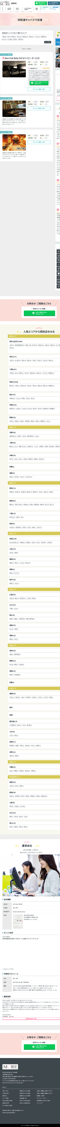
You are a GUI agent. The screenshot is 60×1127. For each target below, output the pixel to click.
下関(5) (11, 608)
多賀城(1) (28, 542)
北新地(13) (30, 446)
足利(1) (28, 398)
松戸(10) (4, 39)
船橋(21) (14, 36)
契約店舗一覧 (23, 1098)
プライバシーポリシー (42, 1098)
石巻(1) (34, 542)
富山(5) (11, 826)
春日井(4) (29, 492)
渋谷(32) (11, 348)
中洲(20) (11, 697)
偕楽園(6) (52, 408)
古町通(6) (17, 796)
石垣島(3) (21, 771)
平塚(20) (34, 385)
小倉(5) (23, 697)
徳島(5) (11, 674)
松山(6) (11, 664)
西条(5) (16, 664)
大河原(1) (49, 542)
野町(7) (11, 816)
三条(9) (24, 436)
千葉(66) (4, 36)
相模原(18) (51, 385)
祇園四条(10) (12, 436)
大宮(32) (11, 360)
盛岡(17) (11, 583)
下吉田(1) (16, 806)
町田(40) (52, 345)
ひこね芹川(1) (28, 477)
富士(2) (52, 504)
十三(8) (36, 446)
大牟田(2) (34, 697)
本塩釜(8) (22, 542)
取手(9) (35, 408)
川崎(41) (17, 385)
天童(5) (16, 552)
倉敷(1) (16, 619)
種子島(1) (29, 725)
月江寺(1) (22, 806)
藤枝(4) (42, 504)
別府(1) (16, 735)
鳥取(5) (11, 639)
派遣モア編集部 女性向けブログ (44, 1091)
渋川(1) (48, 421)
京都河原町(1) (30, 436)
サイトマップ (40, 1103)
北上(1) (17, 583)
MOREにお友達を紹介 (25, 1100)
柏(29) (9, 36)
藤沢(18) (45, 385)
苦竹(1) (38, 542)
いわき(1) (22, 563)
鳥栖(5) (17, 755)
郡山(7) (17, 563)
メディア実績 (5, 1098)
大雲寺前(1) (22, 619)
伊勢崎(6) (27, 421)
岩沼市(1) (43, 542)
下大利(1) (40, 697)
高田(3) (28, 796)
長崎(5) (17, 745)
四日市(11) (12, 517)
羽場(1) (25, 527)
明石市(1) (41, 459)
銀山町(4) (22, 598)
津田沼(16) (25, 36)
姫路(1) (36, 459)
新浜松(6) (26, 504)
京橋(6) (47, 446)
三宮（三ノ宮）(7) (18, 459)
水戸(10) (30, 408)
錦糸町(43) (41, 345)
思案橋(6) (12, 745)
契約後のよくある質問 (25, 1093)
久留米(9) (17, 697)
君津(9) (15, 39)
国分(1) (19, 725)
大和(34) (29, 385)
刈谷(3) (41, 492)
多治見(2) (12, 527)
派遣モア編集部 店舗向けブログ (44, 1093)
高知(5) (11, 654)
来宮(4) (32, 504)
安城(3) (51, 492)
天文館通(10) (12, 725)
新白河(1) (27, 563)
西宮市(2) (31, 459)
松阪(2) (18, 517)
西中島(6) (51, 446)
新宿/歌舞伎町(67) (20, 345)
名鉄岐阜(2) (18, 527)
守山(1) (22, 477)
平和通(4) (28, 697)
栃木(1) (33, 398)
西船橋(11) (44, 36)
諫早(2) (22, 745)
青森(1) (11, 573)
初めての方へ (17, 8)
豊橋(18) (11, 492)
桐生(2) (38, 421)
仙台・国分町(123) (14, 542)
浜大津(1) (16, 477)
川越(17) (34, 360)
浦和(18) (23, 360)
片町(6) (16, 816)
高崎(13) (17, 421)
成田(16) (31, 36)
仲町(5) (23, 796)
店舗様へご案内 (40, 1096)
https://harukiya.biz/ (19, 911)
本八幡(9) (9, 39)
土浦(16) (18, 408)
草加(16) (50, 360)
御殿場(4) (36, 504)
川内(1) (24, 725)
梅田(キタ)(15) (23, 446)
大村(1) (33, 745)
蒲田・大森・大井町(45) (32, 345)
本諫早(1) (38, 745)
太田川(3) (46, 492)
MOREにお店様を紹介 (25, 1103)
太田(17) (11, 421)
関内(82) (11, 385)
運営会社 (36, 8)
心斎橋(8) (41, 446)
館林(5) (33, 421)
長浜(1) (11, 477)
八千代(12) (37, 36)
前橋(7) (22, 421)
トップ (2, 9)
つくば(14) (24, 408)
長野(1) (22, 786)
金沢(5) (21, 816)
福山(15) (17, 598)
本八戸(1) (16, 573)
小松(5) (26, 816)
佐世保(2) (27, 745)
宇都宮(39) (12, 398)
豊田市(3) (35, 492)
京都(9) (19, 436)
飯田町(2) (43, 421)
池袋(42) (47, 345)
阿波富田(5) (17, 674)
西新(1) (51, 697)
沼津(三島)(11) (19, 504)
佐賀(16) (11, 755)
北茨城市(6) (45, 408)
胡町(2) (34, 598)
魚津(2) (26, 826)
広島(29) (11, 598)
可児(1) (29, 527)
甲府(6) (11, 806)
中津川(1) (39, 527)
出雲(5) (16, 629)
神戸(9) (11, 459)
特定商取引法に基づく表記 (43, 1100)
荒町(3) (21, 826)
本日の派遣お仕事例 (7, 1100)
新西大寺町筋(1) (30, 619)
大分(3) (11, 735)
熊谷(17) (40, 360)
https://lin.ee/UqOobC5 (17, 1083)
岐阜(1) (34, 527)
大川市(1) (46, 697)
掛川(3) (47, 504)
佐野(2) (23, 398)
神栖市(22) (12, 408)
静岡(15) (11, 504)
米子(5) (16, 639)
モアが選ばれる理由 (27, 8)
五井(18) (19, 36)
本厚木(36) (23, 385)
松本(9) (17, 786)
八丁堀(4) (28, 598)
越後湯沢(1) (44, 796)
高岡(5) (16, 826)
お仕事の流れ (9, 8)
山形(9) (11, 552)
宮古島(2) (27, 771)
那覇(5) (16, 771)
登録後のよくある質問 (25, 1096)
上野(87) (11, 345)
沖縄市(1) (33, 771)
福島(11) (11, 563)
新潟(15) (11, 796)
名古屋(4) (23, 492)
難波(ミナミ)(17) (13, 446)
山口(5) (16, 608)
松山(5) (11, 771)
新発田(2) (32, 796)
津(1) (22, 517)
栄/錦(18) (17, 492)
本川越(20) (18, 360)
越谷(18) (29, 360)
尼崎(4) (26, 459)
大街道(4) (21, 664)
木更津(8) (20, 39)
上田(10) (11, 786)
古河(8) (40, 408)
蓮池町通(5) (17, 654)
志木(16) (45, 360)
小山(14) (18, 398)
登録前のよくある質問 (25, 1091)
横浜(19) (40, 385)
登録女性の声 (5, 1103)
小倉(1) (37, 436)
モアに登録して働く (40, 89)
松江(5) (11, 629)
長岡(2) (38, 796)
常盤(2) (11, 619)
